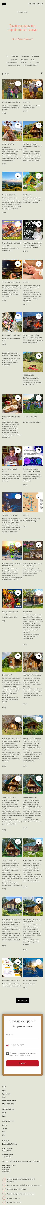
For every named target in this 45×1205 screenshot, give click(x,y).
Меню (3, 1116)
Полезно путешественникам (9, 1100)
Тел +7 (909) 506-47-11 (35, 4)
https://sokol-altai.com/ (22, 38)
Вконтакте (4, 1125)
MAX (3, 1135)
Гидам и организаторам (8, 1104)
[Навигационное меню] (4, 4)
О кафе (4, 1112)
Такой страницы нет (23, 25)
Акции (3, 1097)
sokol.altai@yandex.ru (11, 1144)
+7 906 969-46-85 (6, 1150)
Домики (4, 1090)
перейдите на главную (22, 29)
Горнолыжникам (6, 1094)
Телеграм (4, 1128)
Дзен (3, 1131)
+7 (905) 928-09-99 (6, 1157)
